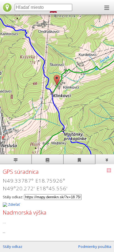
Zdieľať (13, 204)
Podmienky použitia (94, 246)
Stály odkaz (12, 246)
